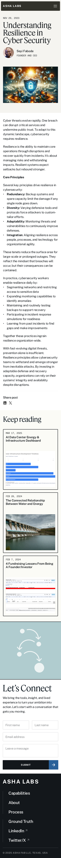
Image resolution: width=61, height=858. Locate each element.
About (14, 802)
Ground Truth (20, 821)
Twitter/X (17, 840)
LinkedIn (16, 830)
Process (15, 812)
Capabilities (19, 793)
